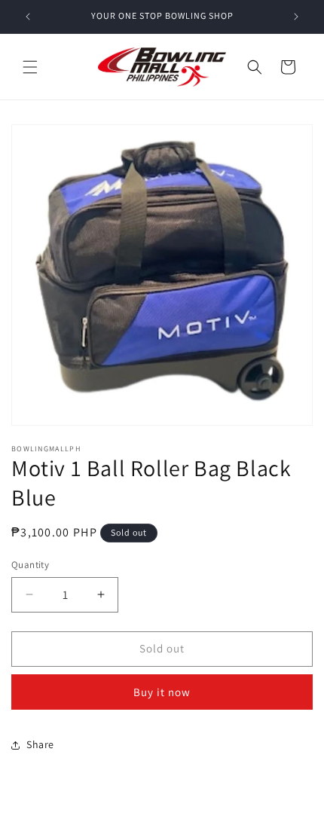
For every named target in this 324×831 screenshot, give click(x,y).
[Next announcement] (296, 16)
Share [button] (40, 744)
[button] (30, 67)
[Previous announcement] (27, 16)
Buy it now (162, 692)
